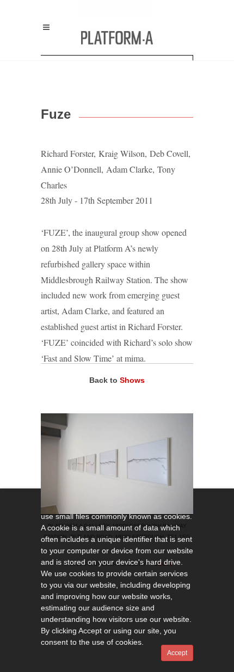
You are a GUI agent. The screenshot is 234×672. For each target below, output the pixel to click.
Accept (177, 653)
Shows (132, 380)
